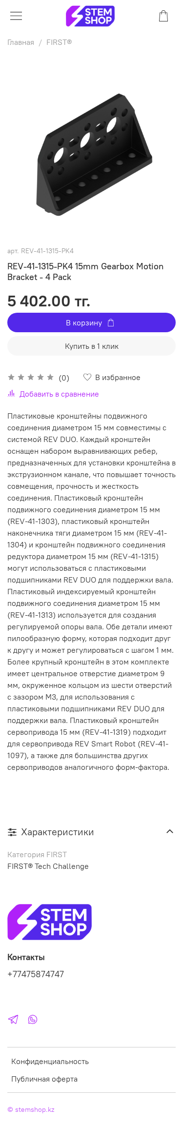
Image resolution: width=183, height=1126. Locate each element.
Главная (20, 42)
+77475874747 (35, 974)
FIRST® (59, 42)
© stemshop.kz (30, 1109)
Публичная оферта (44, 1079)
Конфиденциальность (50, 1061)
